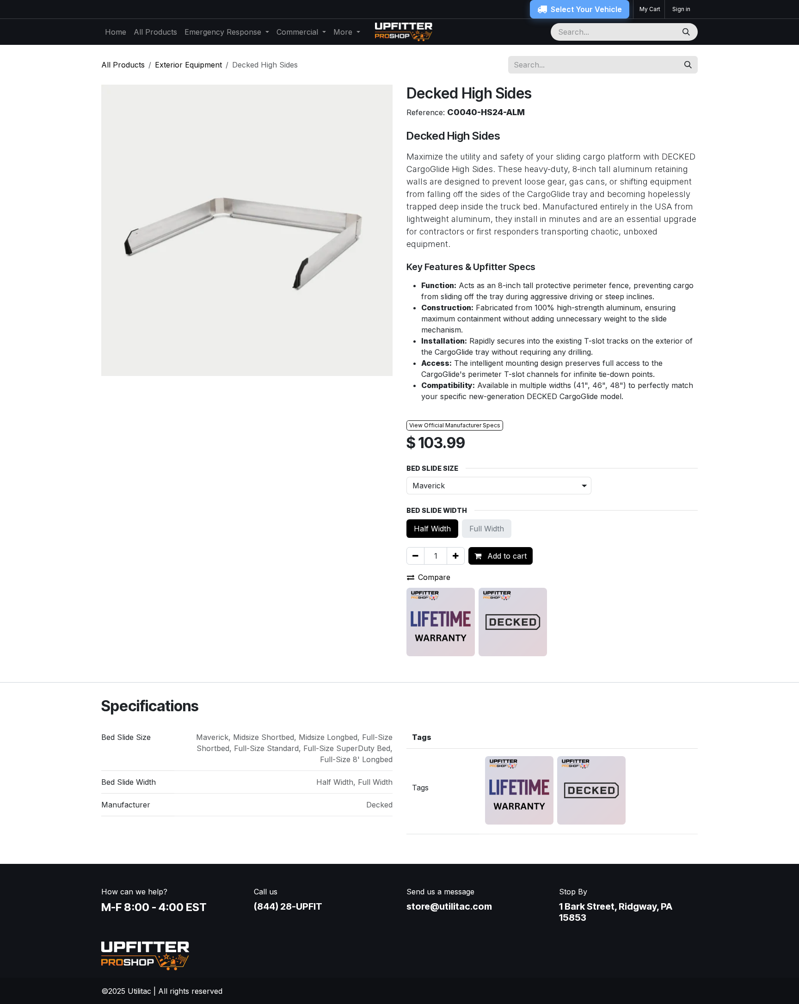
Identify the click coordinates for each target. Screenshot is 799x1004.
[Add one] (456, 556)
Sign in (681, 9)
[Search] (687, 32)
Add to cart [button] (506, 556)
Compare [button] (434, 577)
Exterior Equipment (188, 64)
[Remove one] (415, 556)
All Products (123, 64)
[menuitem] (115, 32)
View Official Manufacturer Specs (454, 425)
